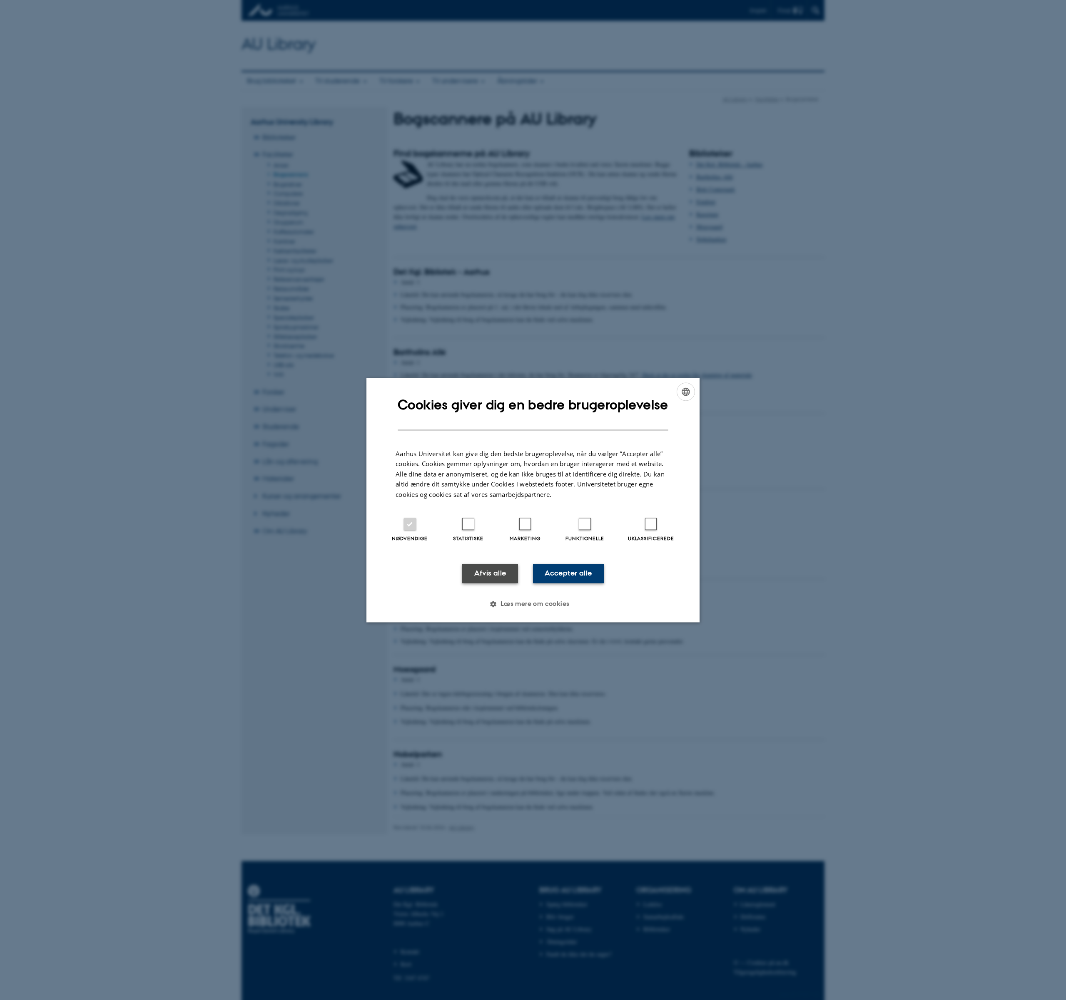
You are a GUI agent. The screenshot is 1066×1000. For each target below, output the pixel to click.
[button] (532, 604)
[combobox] (686, 391)
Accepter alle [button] (568, 573)
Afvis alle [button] (490, 573)
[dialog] (533, 500)
